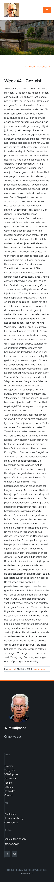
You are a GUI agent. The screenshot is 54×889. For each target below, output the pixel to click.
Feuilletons (10, 778)
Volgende (42, 66)
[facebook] (7, 854)
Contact (8, 795)
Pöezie (8, 782)
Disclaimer (10, 814)
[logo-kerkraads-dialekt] (19, 693)
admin (12, 669)
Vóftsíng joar (11, 774)
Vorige (31, 66)
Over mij (8, 766)
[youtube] (14, 854)
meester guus (39, 669)
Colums (8, 786)
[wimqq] (11, 4)
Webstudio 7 (27, 873)
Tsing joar (9, 770)
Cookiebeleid (11, 822)
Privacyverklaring (13, 818)
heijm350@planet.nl (15, 838)
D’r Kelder (9, 791)
